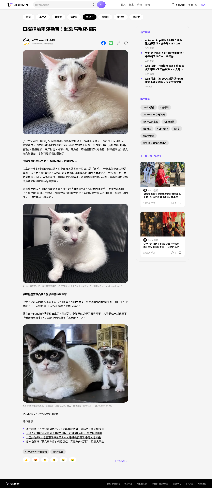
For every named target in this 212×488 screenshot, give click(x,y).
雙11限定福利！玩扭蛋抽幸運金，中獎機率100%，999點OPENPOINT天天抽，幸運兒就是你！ (165, 54)
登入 (203, 4)
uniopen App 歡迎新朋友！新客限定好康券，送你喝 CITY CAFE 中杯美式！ (163, 41)
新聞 (147, 4)
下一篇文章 (120, 460)
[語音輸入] (93, 4)
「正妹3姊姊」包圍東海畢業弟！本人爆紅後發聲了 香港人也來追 (63, 437)
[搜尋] (101, 4)
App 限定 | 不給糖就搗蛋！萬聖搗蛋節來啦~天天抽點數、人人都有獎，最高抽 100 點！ (164, 67)
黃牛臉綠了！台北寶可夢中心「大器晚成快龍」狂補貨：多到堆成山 (65, 429)
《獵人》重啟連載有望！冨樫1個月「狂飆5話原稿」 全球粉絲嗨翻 (64, 433)
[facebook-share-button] (103, 43)
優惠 (131, 4)
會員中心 (192, 4)
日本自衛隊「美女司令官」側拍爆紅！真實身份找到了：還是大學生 (65, 441)
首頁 (123, 4)
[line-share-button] (111, 43)
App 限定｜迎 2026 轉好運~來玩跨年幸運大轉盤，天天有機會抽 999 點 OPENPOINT (164, 80)
